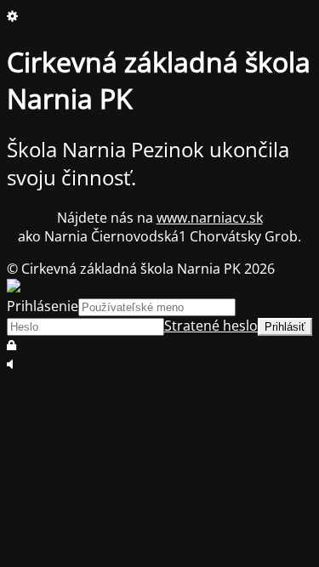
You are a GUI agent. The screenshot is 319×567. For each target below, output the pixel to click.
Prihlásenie (42, 306)
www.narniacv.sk (210, 217)
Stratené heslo (211, 325)
